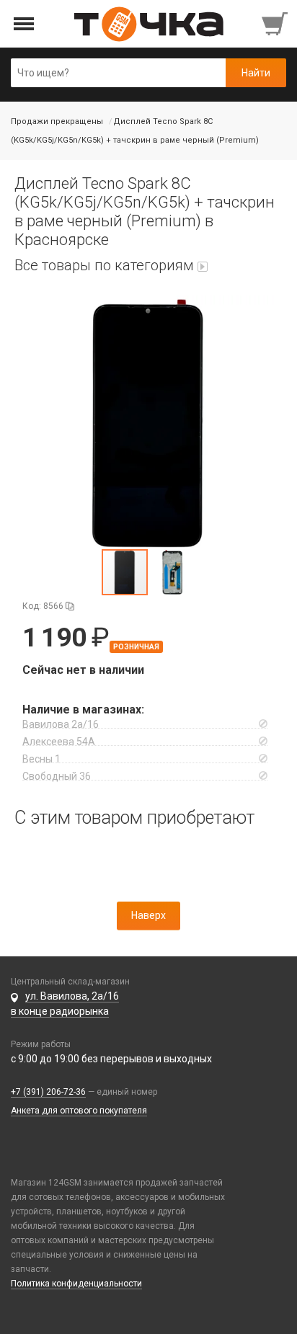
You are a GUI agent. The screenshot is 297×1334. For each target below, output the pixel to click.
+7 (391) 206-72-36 (48, 1092)
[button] (148, 421)
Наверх (148, 915)
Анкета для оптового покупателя (79, 1111)
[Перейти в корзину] (276, 24)
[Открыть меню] (24, 24)
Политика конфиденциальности (76, 1284)
